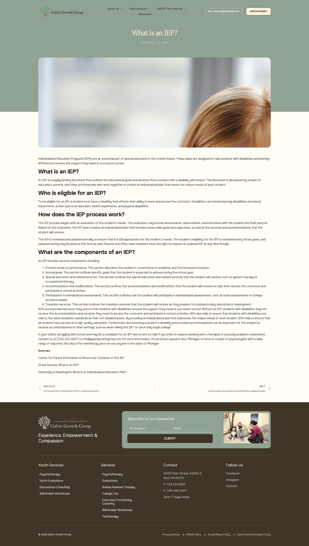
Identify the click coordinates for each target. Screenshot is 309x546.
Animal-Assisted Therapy (118, 487)
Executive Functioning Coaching (117, 501)
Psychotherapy (50, 474)
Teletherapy (110, 516)
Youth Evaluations (51, 481)
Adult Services (137, 8)
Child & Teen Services (169, 8)
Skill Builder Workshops (55, 493)
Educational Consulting (55, 487)
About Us (113, 8)
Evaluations (109, 481)
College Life (110, 493)
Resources (145, 14)
